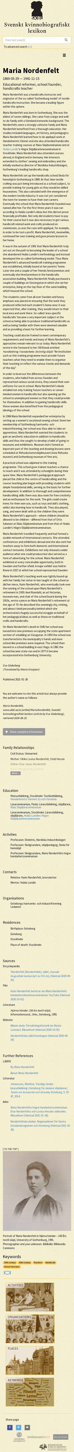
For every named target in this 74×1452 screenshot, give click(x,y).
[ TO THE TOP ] (10, 1149)
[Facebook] (10, 1427)
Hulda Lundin (10, 149)
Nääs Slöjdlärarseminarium (25, 807)
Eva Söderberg (11, 665)
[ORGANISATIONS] (30, 1344)
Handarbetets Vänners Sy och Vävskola (33, 799)
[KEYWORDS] (30, 1407)
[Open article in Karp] (7, 1271)
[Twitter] (18, 1427)
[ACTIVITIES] (30, 1312)
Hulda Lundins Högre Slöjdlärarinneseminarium (29, 817)
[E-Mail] (27, 1427)
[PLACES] (30, 1375)
